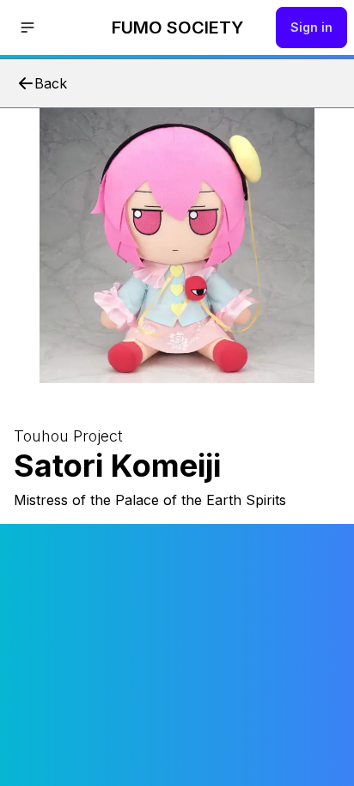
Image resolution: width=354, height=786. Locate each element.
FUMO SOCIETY (177, 27)
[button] (27, 27)
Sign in (311, 27)
